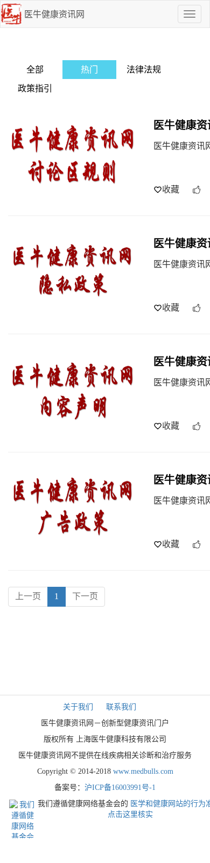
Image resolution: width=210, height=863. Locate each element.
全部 (35, 69)
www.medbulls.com (143, 771)
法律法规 (144, 69)
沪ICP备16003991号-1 (120, 787)
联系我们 (121, 707)
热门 (89, 69)
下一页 (85, 596)
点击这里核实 (130, 814)
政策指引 (35, 88)
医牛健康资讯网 (54, 14)
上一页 (28, 596)
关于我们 (78, 707)
